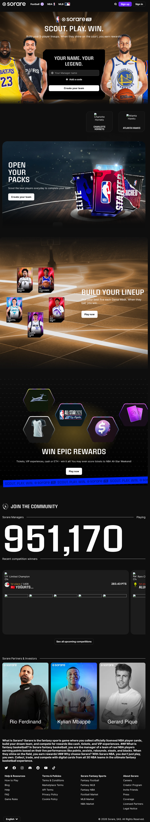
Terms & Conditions (53, 780)
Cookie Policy (50, 799)
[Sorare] (14, 4)
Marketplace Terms (52, 785)
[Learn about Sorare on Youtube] (46, 768)
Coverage (128, 799)
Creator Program (132, 785)
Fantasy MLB (88, 785)
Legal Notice (130, 808)
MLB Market (87, 799)
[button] (116, 4)
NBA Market (87, 803)
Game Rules (11, 799)
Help (7, 789)
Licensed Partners (133, 803)
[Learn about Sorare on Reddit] (38, 768)
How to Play (11, 780)
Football (34, 4)
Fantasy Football (90, 780)
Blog (7, 785)
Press (126, 794)
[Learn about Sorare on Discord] (30, 768)
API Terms (47, 789)
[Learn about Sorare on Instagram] (22, 768)
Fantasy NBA (88, 789)
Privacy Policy (50, 794)
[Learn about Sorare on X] (6, 768)
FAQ (7, 794)
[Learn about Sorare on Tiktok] (54, 768)
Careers (127, 780)
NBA (49, 4)
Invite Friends (130, 789)
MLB (61, 4)
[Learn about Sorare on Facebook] (14, 768)
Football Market (89, 794)
